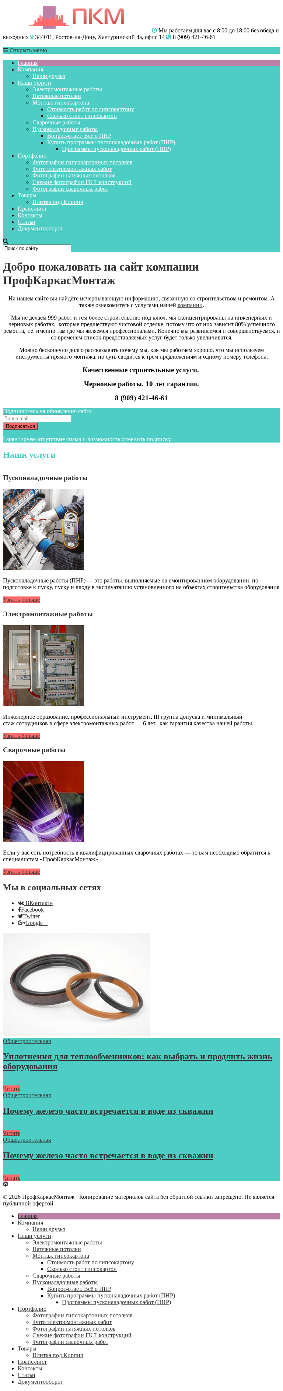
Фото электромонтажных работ (72, 169)
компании (190, 305)
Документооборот (40, 228)
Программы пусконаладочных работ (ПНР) (116, 149)
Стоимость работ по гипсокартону (90, 109)
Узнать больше (21, 599)
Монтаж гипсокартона (60, 102)
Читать (11, 1088)
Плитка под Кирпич (57, 202)
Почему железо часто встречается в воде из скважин (108, 1111)
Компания (30, 69)
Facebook (32, 909)
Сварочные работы (56, 122)
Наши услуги (34, 83)
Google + (36, 923)
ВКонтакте (39, 903)
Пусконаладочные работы (65, 129)
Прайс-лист (32, 208)
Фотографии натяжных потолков (74, 175)
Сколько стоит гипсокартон (82, 116)
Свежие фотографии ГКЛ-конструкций (82, 182)
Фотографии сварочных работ (70, 189)
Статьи (26, 222)
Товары (27, 195)
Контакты (30, 215)
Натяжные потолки (56, 96)
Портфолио (32, 155)
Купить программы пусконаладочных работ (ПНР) (111, 142)
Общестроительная (27, 1041)
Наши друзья (48, 76)
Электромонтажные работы (67, 89)
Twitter (31, 916)
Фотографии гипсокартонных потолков (82, 162)
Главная (28, 63)
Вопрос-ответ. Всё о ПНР (79, 136)
